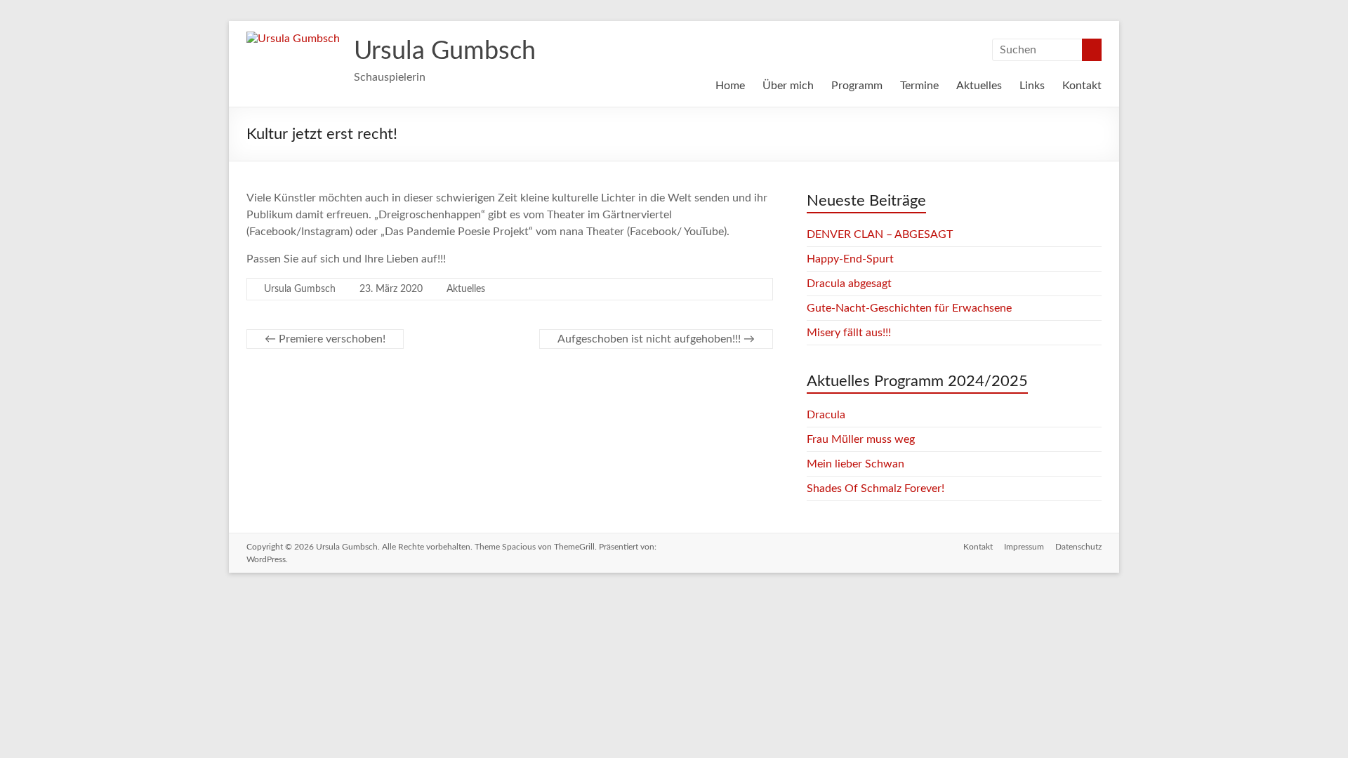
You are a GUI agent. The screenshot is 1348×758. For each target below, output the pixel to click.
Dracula (826, 414)
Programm (857, 85)
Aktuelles (979, 85)
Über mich (788, 85)
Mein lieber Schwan (855, 464)
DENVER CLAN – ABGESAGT (880, 234)
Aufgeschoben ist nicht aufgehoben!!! (656, 339)
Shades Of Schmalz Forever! (875, 488)
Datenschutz (1078, 547)
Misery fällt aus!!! (849, 332)
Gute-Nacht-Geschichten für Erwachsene (909, 308)
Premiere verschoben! (325, 339)
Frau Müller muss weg (861, 439)
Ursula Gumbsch (445, 51)
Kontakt (1082, 85)
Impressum (1024, 547)
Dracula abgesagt (849, 283)
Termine (919, 85)
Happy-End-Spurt (850, 259)
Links (1032, 85)
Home (730, 85)
